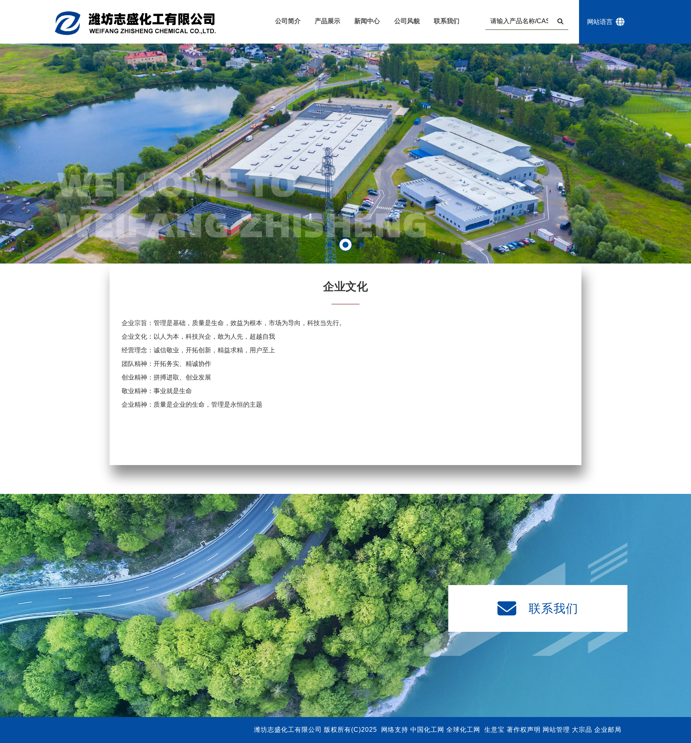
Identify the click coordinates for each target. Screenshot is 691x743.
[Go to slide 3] (362, 245)
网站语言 (601, 21)
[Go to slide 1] (330, 245)
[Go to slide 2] (345, 245)
